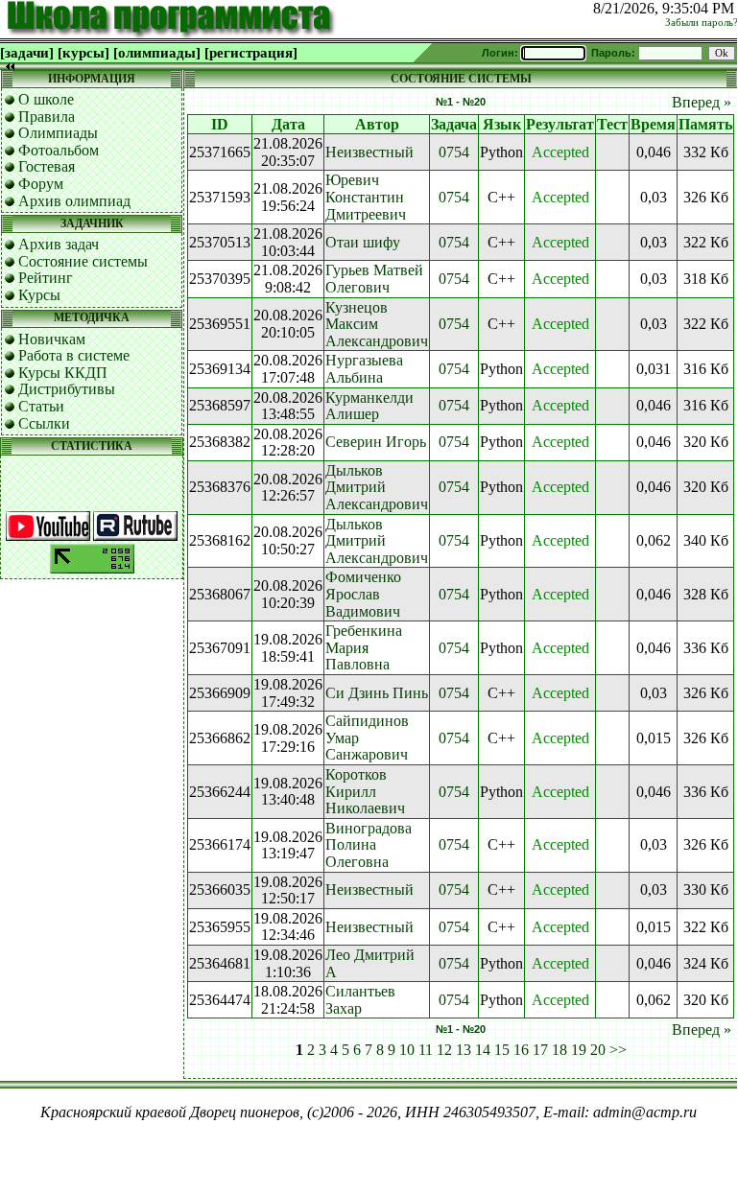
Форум (40, 184)
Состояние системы (83, 261)
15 (502, 1050)
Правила (46, 116)
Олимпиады (58, 133)
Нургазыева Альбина (364, 369)
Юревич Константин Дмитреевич (365, 197)
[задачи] (27, 52)
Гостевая (46, 166)
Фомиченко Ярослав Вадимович (363, 594)
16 (521, 1050)
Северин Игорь (375, 441)
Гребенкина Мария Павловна (363, 647)
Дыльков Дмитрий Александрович (376, 487)
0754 (454, 152)
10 (407, 1050)
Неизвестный (369, 152)
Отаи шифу (362, 242)
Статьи (41, 406)
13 (463, 1050)
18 (559, 1050)
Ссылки (44, 423)
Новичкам (51, 339)
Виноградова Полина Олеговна (368, 845)
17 (540, 1050)
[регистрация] (251, 52)
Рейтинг (45, 277)
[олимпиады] (157, 52)
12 (444, 1050)
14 (482, 1050)
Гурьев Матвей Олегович (374, 278)
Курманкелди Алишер (369, 406)
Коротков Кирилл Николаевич (365, 791)
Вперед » (701, 102)
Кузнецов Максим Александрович (376, 324)
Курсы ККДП (62, 372)
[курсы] (83, 52)
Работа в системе (74, 355)
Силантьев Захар (360, 1000)
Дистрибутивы (66, 389)
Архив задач (58, 244)
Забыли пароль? (701, 22)
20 (598, 1050)
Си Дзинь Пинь (376, 693)
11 (425, 1050)
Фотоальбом (58, 150)
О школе (46, 99)
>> (618, 1050)
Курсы (39, 295)
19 (578, 1050)
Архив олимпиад (74, 201)
